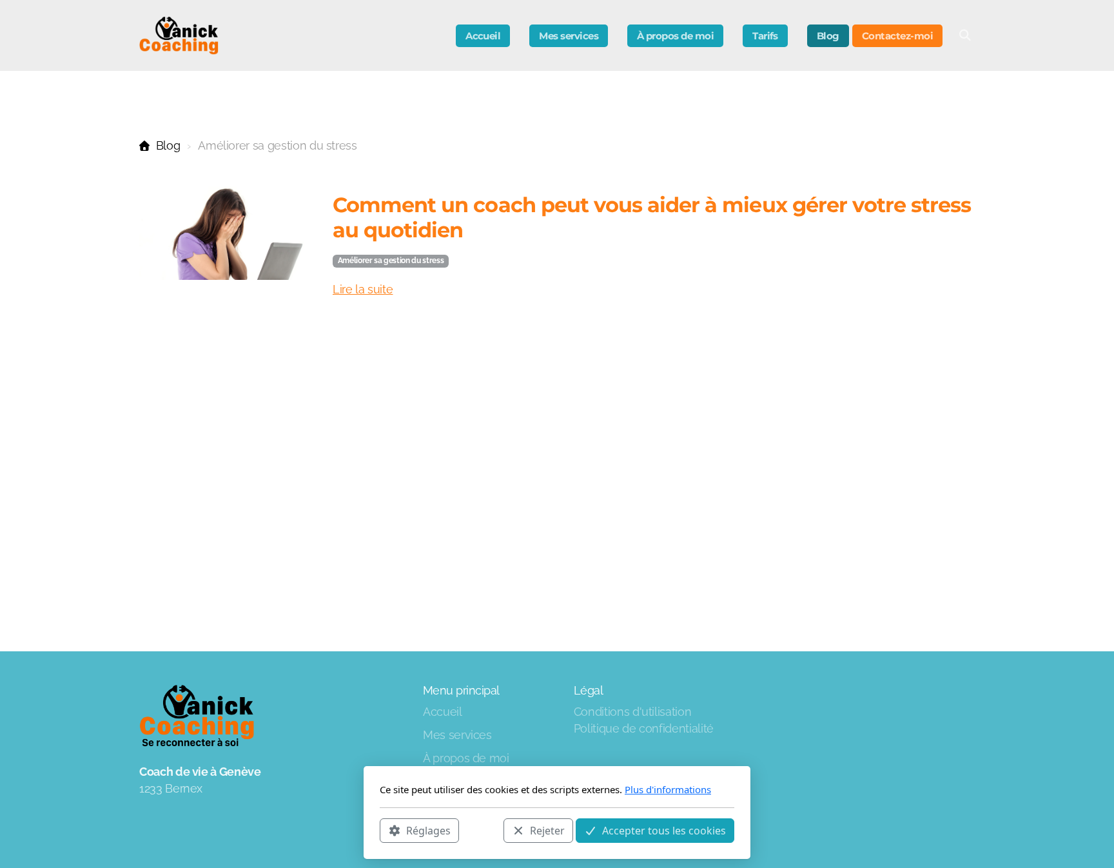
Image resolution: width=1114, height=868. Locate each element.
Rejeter (547, 830)
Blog (168, 145)
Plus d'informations (668, 789)
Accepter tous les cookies (664, 830)
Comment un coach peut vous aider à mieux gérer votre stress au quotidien (652, 217)
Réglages (428, 830)
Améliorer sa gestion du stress (391, 260)
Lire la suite (363, 289)
